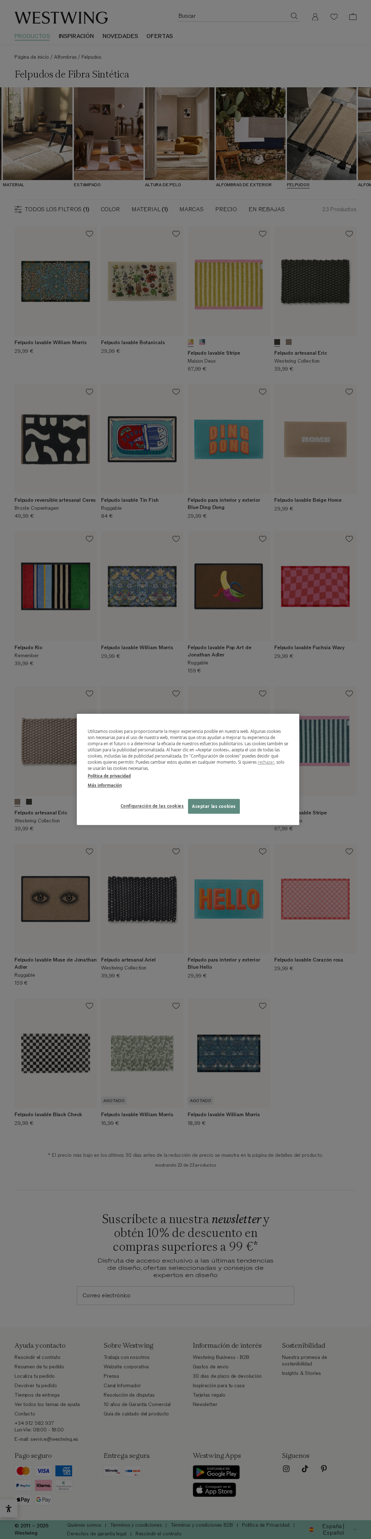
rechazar (266, 762)
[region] (188, 769)
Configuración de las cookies (152, 806)
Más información (105, 785)
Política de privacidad (109, 776)
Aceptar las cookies (214, 806)
